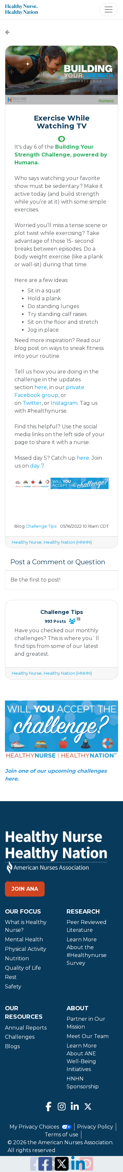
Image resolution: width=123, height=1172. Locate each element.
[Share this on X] (62, 1168)
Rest (11, 977)
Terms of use (61, 1134)
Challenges (19, 1037)
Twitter (32, 403)
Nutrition (17, 958)
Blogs (12, 1046)
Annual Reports (26, 1028)
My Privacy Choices (35, 1127)
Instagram (64, 403)
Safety (13, 986)
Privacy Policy (95, 1127)
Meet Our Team (88, 1036)
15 (78, 619)
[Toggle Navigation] (108, 9)
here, (41, 387)
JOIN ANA (24, 889)
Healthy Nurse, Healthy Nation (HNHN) (52, 542)
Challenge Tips (41, 526)
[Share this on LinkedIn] (78, 1168)
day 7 (37, 466)
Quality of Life (23, 968)
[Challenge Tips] (7, 32)
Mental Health (24, 939)
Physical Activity (25, 949)
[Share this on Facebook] (45, 1168)
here (83, 458)
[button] (61, 75)
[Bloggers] (72, 621)
